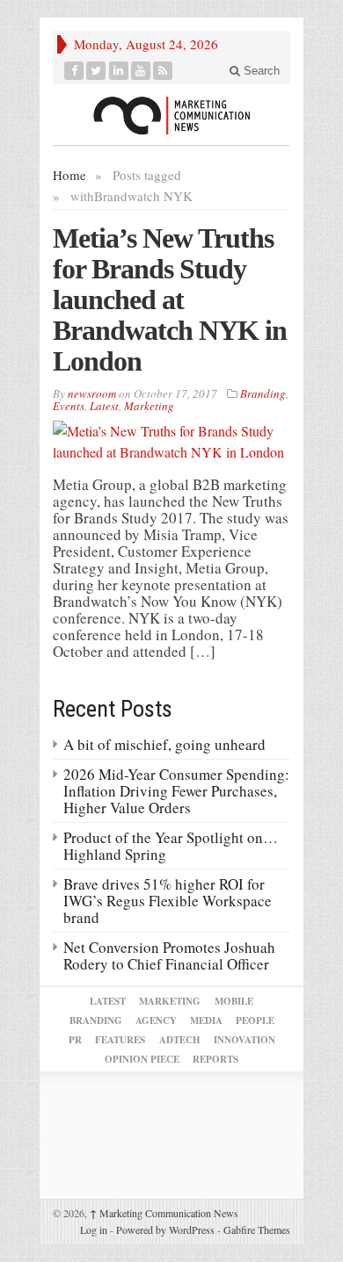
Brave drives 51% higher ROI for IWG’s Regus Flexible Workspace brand (167, 900)
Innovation (244, 1040)
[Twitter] (96, 71)
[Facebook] (74, 71)
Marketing (149, 406)
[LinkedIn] (119, 71)
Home (69, 175)
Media (206, 1020)
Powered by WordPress (165, 1229)
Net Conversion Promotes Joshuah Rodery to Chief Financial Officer (169, 955)
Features (120, 1040)
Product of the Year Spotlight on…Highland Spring (170, 845)
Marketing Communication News (164, 1213)
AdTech (180, 1040)
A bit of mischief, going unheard (164, 744)
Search (260, 70)
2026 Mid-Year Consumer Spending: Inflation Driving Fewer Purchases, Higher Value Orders (176, 791)
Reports (215, 1059)
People (255, 1020)
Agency (156, 1020)
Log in (93, 1229)
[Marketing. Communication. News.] (171, 114)
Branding (263, 393)
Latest (104, 406)
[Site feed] (163, 71)
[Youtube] (141, 71)
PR (75, 1040)
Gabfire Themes (256, 1229)
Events (68, 406)
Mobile (234, 1001)
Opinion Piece (142, 1059)
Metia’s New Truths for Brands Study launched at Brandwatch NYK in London (170, 299)
